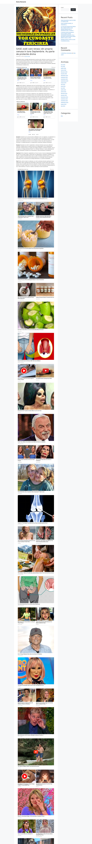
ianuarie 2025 (64, 95)
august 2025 (63, 82)
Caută (62, 7)
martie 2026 (63, 70)
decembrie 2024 (64, 97)
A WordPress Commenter (66, 53)
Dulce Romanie (21, 2)
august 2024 (63, 104)
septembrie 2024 (64, 102)
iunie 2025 (63, 86)
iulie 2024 (63, 106)
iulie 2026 (63, 64)
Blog (62, 115)
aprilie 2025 (63, 89)
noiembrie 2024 (64, 98)
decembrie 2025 (64, 75)
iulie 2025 (63, 84)
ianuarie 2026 (64, 73)
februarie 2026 (64, 71)
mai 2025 (63, 88)
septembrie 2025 (64, 80)
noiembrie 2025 (64, 77)
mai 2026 (63, 66)
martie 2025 (63, 91)
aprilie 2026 (63, 68)
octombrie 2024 (64, 100)
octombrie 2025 (64, 79)
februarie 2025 (64, 93)
